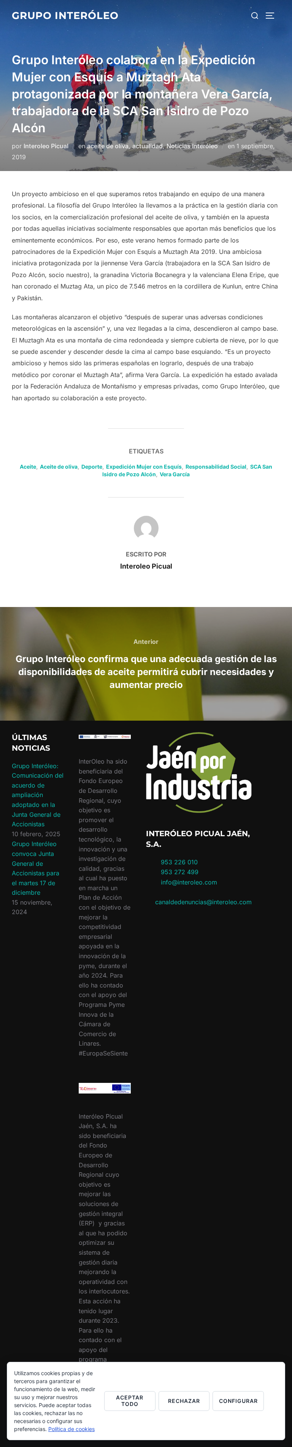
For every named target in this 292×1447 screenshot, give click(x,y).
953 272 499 (178, 872)
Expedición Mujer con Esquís (144, 466)
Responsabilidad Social (216, 466)
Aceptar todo (129, 1400)
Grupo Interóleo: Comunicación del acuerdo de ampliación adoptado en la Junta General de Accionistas (37, 795)
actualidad (147, 146)
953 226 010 (179, 862)
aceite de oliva (108, 146)
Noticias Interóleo (192, 146)
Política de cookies (71, 1429)
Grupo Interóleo (65, 16)
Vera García (175, 474)
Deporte (91, 466)
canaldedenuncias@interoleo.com (203, 902)
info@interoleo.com (188, 882)
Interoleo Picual (46, 146)
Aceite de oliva (59, 466)
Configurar (238, 1401)
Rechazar (184, 1401)
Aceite (28, 466)
